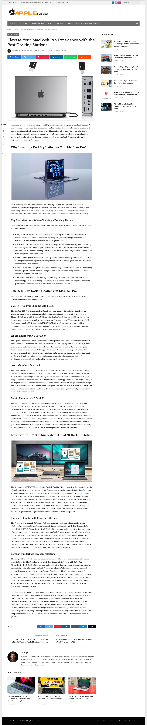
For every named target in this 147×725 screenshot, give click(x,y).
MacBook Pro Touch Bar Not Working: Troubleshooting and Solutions (50, 699)
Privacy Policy (102, 721)
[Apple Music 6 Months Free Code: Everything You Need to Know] (106, 95)
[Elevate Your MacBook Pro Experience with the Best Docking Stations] (51, 91)
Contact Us (113, 721)
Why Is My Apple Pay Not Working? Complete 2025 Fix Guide (125, 106)
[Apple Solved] (28, 13)
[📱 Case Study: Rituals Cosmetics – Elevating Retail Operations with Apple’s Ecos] (106, 44)
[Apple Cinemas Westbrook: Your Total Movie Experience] (106, 58)
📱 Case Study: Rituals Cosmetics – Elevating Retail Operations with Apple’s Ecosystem (127, 43)
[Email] (3, 153)
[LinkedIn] (3, 142)
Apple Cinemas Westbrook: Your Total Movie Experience (126, 56)
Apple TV (23, 23)
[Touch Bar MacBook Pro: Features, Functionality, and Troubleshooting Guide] (21, 685)
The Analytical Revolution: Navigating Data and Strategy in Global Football (45, 3)
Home (12, 23)
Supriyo (17, 51)
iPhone (60, 23)
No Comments (61, 51)
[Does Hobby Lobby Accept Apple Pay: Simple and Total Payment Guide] (106, 70)
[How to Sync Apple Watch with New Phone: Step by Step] (106, 83)
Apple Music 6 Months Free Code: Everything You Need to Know (126, 93)
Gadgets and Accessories (88, 23)
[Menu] (137, 23)
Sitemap (137, 721)
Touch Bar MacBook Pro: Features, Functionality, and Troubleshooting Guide (18, 699)
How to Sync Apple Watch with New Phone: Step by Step (125, 82)
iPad (50, 23)
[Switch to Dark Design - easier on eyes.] (133, 23)
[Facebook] (3, 131)
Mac (70, 23)
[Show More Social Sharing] (94, 57)
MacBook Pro (13, 34)
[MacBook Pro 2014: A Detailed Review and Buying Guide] (82, 685)
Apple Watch (38, 23)
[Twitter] (3, 136)
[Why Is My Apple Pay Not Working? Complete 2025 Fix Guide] (106, 107)
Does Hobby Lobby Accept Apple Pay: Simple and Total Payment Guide (126, 69)
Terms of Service (125, 721)
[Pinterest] (3, 148)
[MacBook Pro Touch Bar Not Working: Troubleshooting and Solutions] (51, 685)
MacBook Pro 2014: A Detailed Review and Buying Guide (80, 698)
